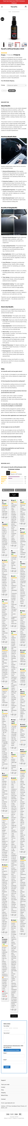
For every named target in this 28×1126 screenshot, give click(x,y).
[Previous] (3, 28)
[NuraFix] (14, 7)
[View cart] (26, 7)
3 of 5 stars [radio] (10, 1028)
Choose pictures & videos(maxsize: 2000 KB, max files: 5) (13, 1046)
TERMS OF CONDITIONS (18, 1118)
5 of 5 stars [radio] (6, 1031)
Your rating (6, 1026)
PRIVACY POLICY (8, 1118)
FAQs (2, 1090)
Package (3, 85)
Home (10, 11)
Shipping (3, 1092)
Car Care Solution (15, 11)
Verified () (21, 490)
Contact (3, 1087)
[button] (2, 6)
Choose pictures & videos (12, 1050)
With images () (9, 490)
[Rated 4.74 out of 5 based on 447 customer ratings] (14, 52)
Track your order (5, 1084)
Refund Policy (4, 1095)
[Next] (24, 28)
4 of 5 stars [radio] (15, 1028)
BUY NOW (11, 90)
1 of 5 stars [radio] (4, 1028)
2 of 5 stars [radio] (6, 1028)
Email (5, 1059)
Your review (7, 1033)
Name (5, 1053)
